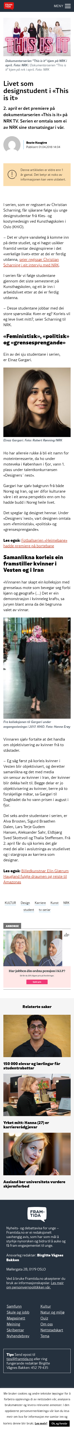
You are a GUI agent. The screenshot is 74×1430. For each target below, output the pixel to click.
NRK (66, 903)
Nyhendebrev (18, 1336)
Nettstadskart (51, 1330)
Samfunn (14, 1306)
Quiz (44, 1318)
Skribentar (15, 1330)
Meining (13, 1324)
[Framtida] (8, 6)
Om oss (46, 1324)
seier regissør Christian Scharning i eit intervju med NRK (31, 262)
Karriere (40, 903)
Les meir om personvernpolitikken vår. (35, 1285)
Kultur (45, 1306)
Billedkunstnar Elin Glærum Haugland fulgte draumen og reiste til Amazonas (36, 876)
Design (25, 903)
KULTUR (10, 903)
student (28, 909)
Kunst (55, 903)
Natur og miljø (52, 1312)
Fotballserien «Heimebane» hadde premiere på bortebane (35, 543)
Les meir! (41, 1423)
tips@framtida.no (20, 1358)
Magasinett (16, 1318)
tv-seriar (45, 909)
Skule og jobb (18, 1312)
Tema (44, 1336)
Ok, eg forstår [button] (59, 1423)
